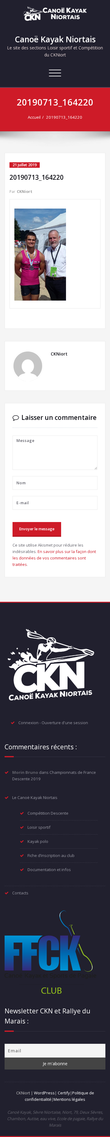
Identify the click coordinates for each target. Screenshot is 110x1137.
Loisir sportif (39, 827)
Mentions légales (69, 1099)
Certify (64, 1093)
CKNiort (24, 191)
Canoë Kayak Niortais (55, 39)
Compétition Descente (48, 813)
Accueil (34, 117)
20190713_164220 (64, 117)
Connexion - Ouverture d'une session (53, 722)
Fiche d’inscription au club (51, 855)
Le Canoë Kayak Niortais (34, 797)
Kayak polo (38, 841)
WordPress (44, 1093)
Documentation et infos (49, 869)
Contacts (20, 893)
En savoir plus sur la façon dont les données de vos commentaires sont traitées (54, 558)
